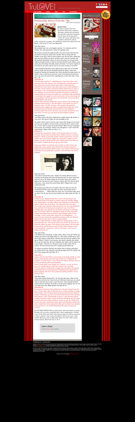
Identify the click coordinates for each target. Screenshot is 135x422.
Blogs (48, 11)
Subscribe (91, 38)
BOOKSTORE (73, 11)
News (56, 11)
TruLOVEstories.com (41, 345)
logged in (49, 329)
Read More (86, 63)
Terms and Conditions (74, 353)
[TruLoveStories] (42, 9)
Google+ (67, 354)
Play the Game (87, 52)
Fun (64, 11)
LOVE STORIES (37, 11)
